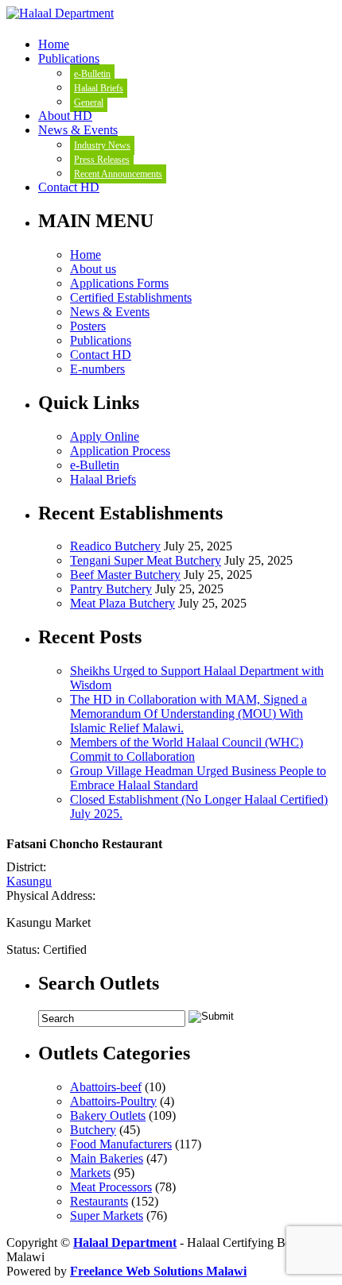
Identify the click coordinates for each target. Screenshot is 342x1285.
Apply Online (104, 436)
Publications (68, 58)
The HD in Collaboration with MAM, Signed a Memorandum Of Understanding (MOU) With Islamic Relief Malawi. (188, 714)
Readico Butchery (115, 546)
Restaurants (99, 1201)
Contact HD (68, 187)
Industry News (102, 145)
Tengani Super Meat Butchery (145, 560)
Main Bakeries (106, 1158)
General (88, 102)
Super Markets (106, 1215)
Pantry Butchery (111, 589)
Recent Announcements (118, 173)
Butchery (93, 1129)
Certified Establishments (131, 297)
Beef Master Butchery (125, 574)
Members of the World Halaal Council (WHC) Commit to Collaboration (186, 749)
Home (53, 44)
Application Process (120, 450)
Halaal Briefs (98, 88)
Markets (90, 1172)
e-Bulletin (92, 73)
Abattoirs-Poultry (113, 1101)
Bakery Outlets (108, 1115)
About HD (65, 115)
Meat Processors (111, 1187)
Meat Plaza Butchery (122, 603)
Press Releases (102, 159)
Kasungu (29, 881)
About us (93, 269)
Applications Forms (119, 283)
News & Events (78, 130)
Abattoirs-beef (106, 1087)
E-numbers (97, 369)
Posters (88, 326)
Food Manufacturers (121, 1144)
